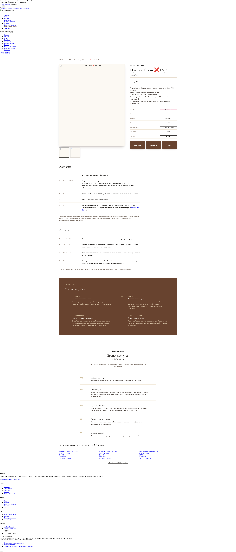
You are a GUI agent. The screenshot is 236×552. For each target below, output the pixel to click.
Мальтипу (7, 487)
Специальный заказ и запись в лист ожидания (14, 8)
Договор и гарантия (10, 518)
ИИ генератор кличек (10, 26)
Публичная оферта (9, 544)
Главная (6, 35)
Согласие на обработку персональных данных (18, 546)
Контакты (7, 28)
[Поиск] (3, 6)
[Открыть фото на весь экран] (92, 105)
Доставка (6, 516)
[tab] (64, 153)
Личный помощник (10, 514)
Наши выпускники (10, 25)
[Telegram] (3, 479)
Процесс (6, 502)
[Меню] (0, 7)
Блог (5, 507)
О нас (5, 17)
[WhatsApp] (11, 479)
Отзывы (6, 23)
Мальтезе (6, 492)
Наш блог (7, 18)
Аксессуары (7, 20)
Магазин (6, 15)
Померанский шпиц (10, 493)
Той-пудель (7, 490)
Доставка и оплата (9, 21)
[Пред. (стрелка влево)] (0, 551)
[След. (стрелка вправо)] (2, 551)
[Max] (17, 479)
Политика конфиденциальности (14, 543)
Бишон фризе (8, 488)
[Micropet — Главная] (7, 10)
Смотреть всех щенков (118, 463)
